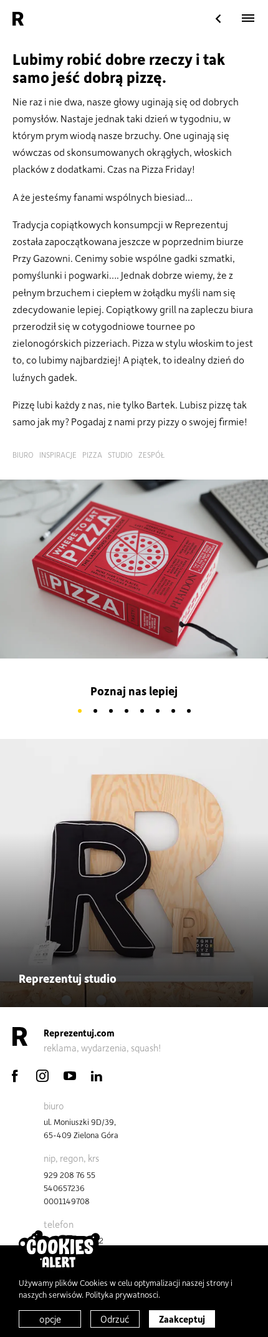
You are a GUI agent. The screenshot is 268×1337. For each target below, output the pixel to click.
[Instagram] (42, 1075)
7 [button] (173, 711)
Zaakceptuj (182, 1319)
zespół (151, 455)
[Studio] (218, 19)
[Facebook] (15, 1075)
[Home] (18, 18)
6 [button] (157, 711)
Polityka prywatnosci (121, 1294)
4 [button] (126, 711)
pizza (92, 455)
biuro (23, 455)
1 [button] (79, 711)
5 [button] (142, 711)
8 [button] (188, 711)
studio (120, 455)
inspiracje (58, 455)
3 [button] (110, 711)
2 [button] (95, 711)
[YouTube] (70, 1075)
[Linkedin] (96, 1075)
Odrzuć (115, 1319)
